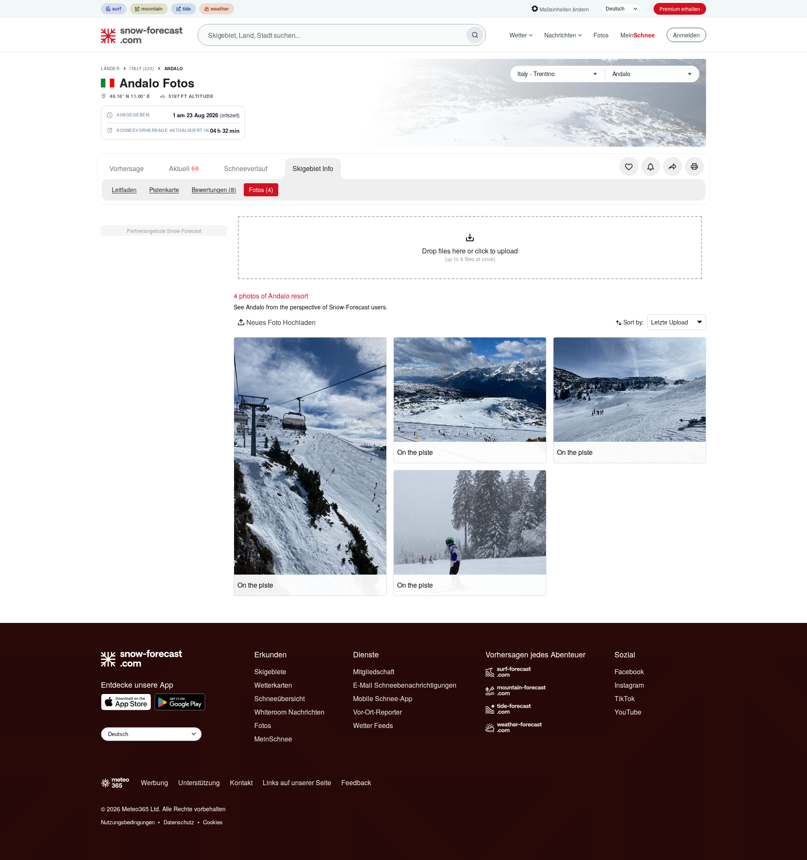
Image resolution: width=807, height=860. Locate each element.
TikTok (624, 698)
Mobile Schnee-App (382, 698)
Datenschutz (179, 822)
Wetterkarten (273, 685)
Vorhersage (126, 168)
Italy (141, 68)
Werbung (154, 782)
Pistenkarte (164, 189)
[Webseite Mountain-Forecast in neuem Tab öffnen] (149, 8)
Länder (110, 68)
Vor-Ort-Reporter (377, 712)
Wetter (518, 35)
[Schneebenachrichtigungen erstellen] (650, 166)
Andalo (173, 68)
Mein (637, 35)
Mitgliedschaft (373, 671)
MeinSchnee (273, 739)
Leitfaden (124, 189)
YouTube (627, 712)
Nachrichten (560, 35)
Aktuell (179, 168)
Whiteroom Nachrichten (289, 712)
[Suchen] (475, 34)
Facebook (629, 671)
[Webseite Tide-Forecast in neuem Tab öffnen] (183, 8)
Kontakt (241, 782)
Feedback (356, 782)
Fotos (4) (261, 189)
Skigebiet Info (313, 168)
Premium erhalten (679, 8)
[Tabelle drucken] (694, 166)
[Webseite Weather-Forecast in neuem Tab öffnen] (216, 8)
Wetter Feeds (373, 725)
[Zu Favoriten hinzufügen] (629, 166)
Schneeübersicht (279, 698)
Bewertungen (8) (214, 189)
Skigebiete (270, 671)
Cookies (213, 822)
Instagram (629, 685)
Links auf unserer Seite (297, 782)
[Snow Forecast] (139, 34)
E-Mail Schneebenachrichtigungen (404, 685)
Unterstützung (199, 782)
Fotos (601, 35)
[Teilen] (672, 166)
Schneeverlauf (245, 168)
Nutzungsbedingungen (128, 822)
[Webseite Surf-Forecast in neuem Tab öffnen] (114, 8)
